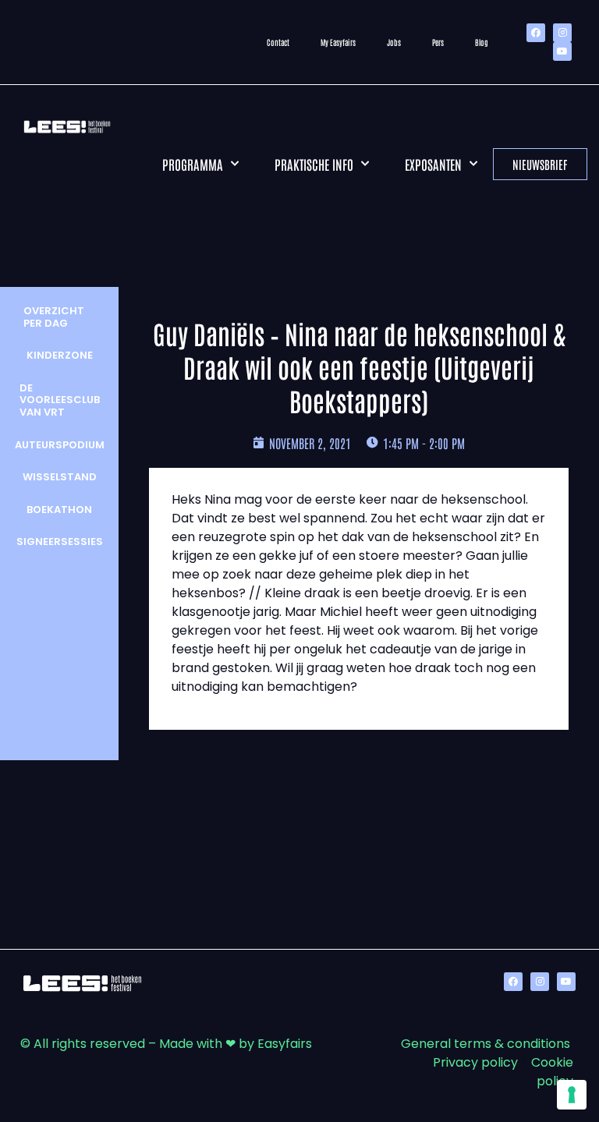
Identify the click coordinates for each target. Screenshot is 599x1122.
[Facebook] (535, 32)
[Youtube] (562, 51)
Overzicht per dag (53, 317)
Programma (192, 163)
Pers (438, 42)
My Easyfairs (338, 42)
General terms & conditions (485, 1044)
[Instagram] (562, 32)
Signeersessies (59, 541)
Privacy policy (475, 1062)
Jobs (394, 42)
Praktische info (314, 163)
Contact (278, 42)
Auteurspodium (60, 444)
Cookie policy (552, 1071)
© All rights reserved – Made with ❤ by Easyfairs (166, 1044)
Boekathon (59, 509)
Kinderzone (60, 355)
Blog (481, 42)
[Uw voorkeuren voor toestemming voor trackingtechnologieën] (572, 1095)
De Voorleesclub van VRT (59, 399)
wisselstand (60, 476)
